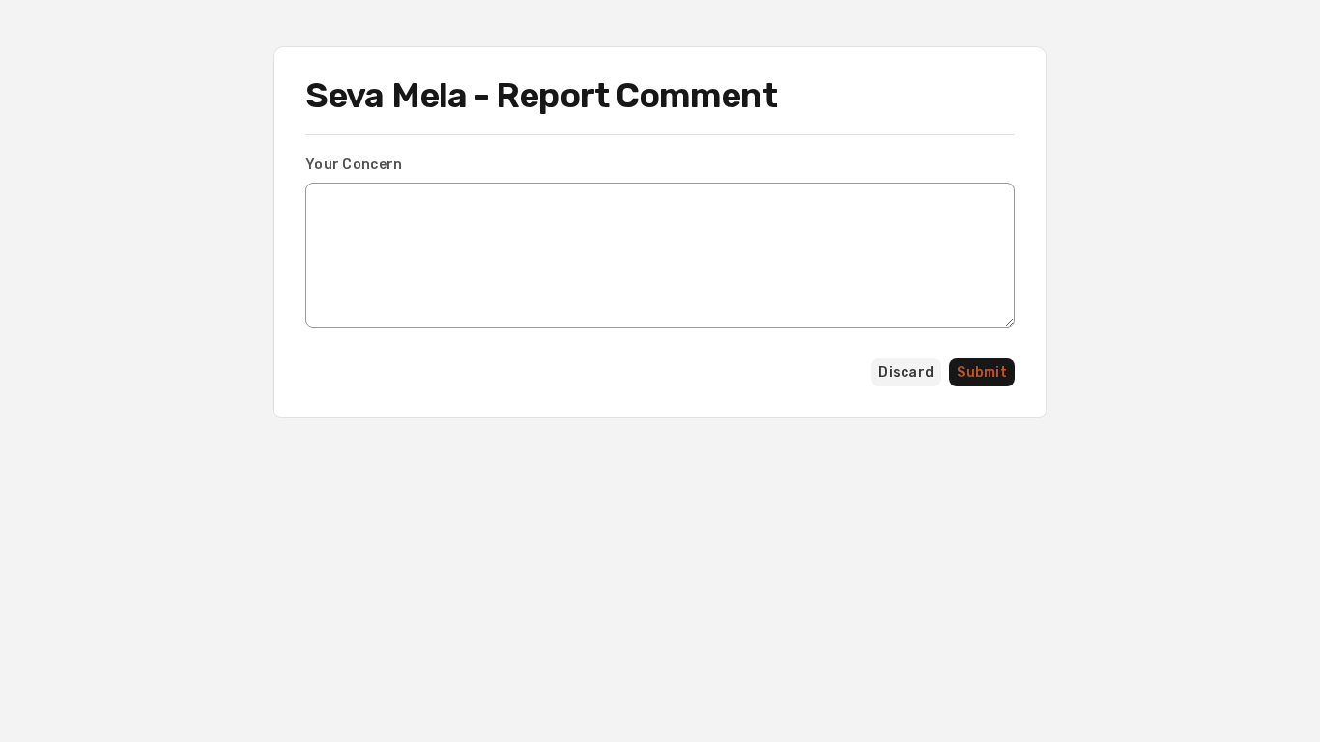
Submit (982, 372)
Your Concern (353, 165)
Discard (905, 372)
